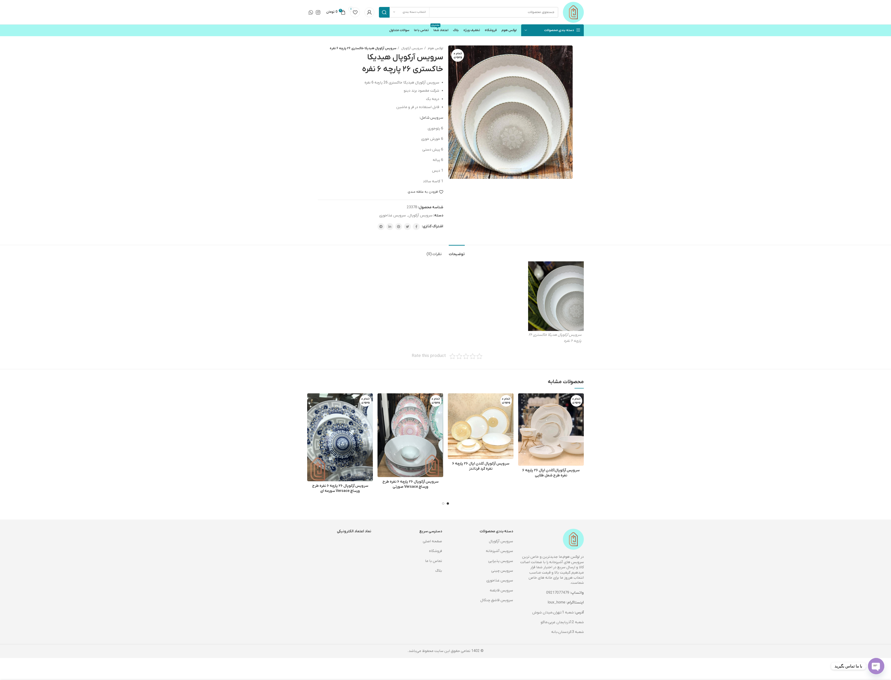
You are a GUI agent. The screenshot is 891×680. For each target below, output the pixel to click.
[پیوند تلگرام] (381, 226)
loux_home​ (556, 602)
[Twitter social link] (407, 226)
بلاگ (438, 570)
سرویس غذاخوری (392, 215)
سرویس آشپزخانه (499, 551)
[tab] (457, 252)
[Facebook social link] (416, 226)
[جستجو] (384, 12)
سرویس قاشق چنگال (496, 600)
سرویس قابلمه (501, 590)
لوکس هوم (435, 48)
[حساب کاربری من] (369, 12)
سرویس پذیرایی (500, 561)
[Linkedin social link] (389, 226)
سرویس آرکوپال (411, 48)
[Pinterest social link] (398, 226)
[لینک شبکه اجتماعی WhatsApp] (310, 12)
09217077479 (557, 592)
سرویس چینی (502, 570)
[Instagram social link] (318, 12)
